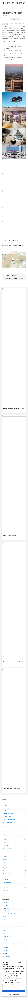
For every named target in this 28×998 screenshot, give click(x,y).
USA (18, 19)
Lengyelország (7, 859)
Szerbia (5, 885)
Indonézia (5, 919)
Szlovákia (5, 888)
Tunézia (5, 959)
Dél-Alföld (5, 805)
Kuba (4, 930)
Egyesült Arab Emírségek (9, 914)
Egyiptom (5, 916)
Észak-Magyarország (8, 813)
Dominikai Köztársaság (9, 911)
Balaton (5, 802)
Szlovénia (5, 890)
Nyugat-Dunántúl (7, 822)
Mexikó (5, 942)
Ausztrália (5, 902)
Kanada (5, 922)
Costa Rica (6, 908)
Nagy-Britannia (7, 868)
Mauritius (5, 939)
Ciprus (4, 842)
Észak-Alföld (6, 811)
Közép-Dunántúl (7, 816)
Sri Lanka (5, 947)
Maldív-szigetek (7, 936)
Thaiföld (5, 953)
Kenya (4, 925)
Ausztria (5, 834)
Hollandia (5, 854)
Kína (4, 928)
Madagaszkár (6, 933)
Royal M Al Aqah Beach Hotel (11, 788)
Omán (4, 945)
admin (7, 19)
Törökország (6, 956)
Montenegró (6, 865)
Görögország (6, 851)
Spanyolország (7, 882)
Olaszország (6, 873)
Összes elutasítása (13, 987)
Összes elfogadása (13, 991)
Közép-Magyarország (9, 819)
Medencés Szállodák (14, 2)
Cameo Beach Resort (9, 535)
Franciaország (7, 848)
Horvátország (6, 856)
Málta (4, 862)
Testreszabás (14, 984)
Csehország (6, 845)
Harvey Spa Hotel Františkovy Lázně (13, 408)
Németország (6, 871)
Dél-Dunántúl (6, 808)
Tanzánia (5, 950)
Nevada (13, 19)
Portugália (5, 876)
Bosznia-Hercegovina (8, 837)
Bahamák (5, 905)
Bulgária (5, 839)
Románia (5, 879)
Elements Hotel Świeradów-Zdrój (13, 662)
